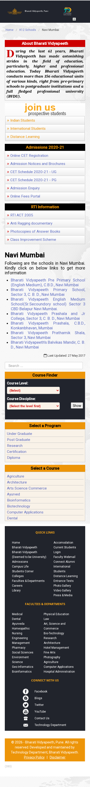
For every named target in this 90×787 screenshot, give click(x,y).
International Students (26, 128)
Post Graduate (18, 440)
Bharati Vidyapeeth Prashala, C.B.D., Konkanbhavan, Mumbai (48, 325)
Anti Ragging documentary (29, 223)
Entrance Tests (64, 581)
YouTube (40, 711)
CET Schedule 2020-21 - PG (31, 180)
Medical (17, 614)
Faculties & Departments (28, 581)
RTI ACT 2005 (20, 215)
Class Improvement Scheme (31, 239)
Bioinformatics (18, 500)
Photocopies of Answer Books (33, 231)
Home (16, 542)
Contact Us (42, 718)
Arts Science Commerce (27, 488)
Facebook (41, 691)
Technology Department (50, 725)
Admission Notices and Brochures (36, 164)
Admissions (20, 561)
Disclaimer (58, 757)
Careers (17, 585)
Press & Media (63, 595)
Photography (52, 657)
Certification (16, 452)
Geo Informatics (22, 667)
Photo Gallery (62, 585)
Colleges (18, 576)
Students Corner (23, 571)
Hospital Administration (59, 671)
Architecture (17, 482)
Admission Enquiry (23, 188)
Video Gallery (62, 590)
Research (15, 446)
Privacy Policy (34, 757)
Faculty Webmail (64, 557)
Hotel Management (56, 647)
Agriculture (15, 476)
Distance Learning (23, 137)
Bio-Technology (54, 633)
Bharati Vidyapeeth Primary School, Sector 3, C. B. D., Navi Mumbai (48, 292)
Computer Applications (25, 512)
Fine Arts (49, 652)
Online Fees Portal (23, 196)
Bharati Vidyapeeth (24, 547)
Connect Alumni (64, 561)
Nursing (17, 633)
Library (16, 590)
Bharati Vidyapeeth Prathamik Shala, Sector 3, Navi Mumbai (48, 335)
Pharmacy (18, 647)
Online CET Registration (27, 155)
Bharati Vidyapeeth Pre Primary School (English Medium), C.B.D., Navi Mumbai (48, 282)
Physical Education (56, 614)
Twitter (39, 705)
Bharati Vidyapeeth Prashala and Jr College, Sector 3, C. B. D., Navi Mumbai (48, 316)
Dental (12, 518)
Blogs (38, 698)
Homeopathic (21, 628)
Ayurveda (18, 623)
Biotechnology (18, 506)
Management (21, 643)
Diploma (13, 457)
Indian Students (21, 120)
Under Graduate (19, 434)
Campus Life (20, 566)
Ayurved (13, 494)
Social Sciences (22, 652)
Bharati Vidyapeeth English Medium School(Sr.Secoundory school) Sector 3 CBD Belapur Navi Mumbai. (48, 304)
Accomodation (63, 542)
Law (46, 619)
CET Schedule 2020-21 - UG (31, 172)
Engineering (20, 638)
